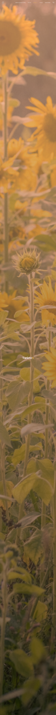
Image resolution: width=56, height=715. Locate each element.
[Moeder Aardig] (3, 2)
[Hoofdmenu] (53, 2)
